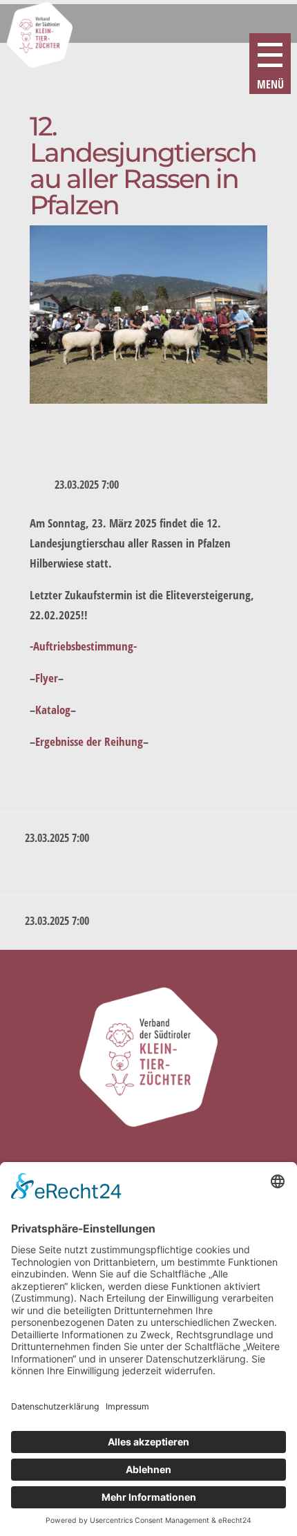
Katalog (52, 710)
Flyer (46, 678)
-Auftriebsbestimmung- (83, 646)
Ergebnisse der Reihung (89, 741)
